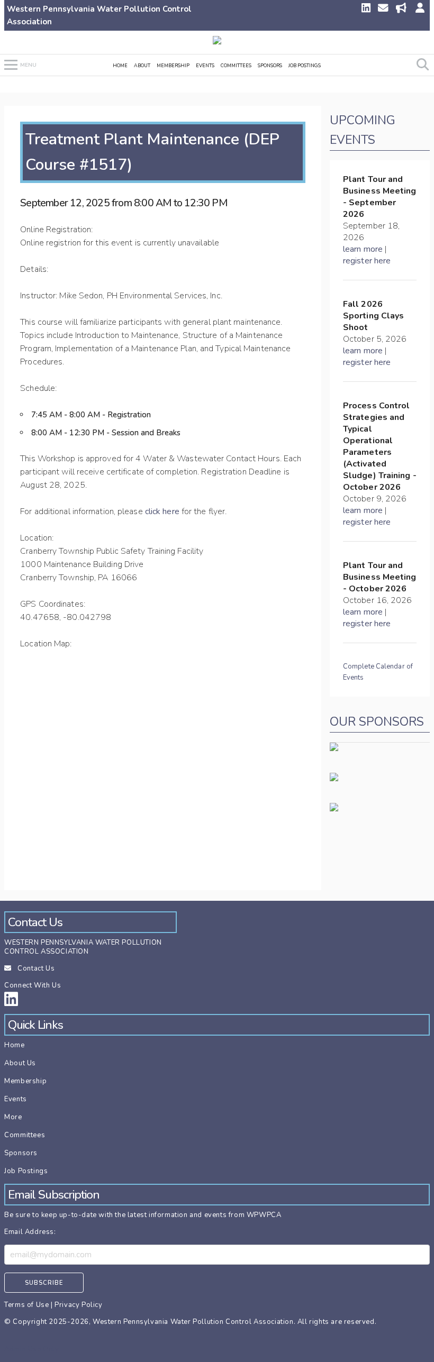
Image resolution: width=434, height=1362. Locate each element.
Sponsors (270, 65)
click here (162, 511)
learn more (363, 249)
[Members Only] (419, 9)
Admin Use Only (31, 1349)
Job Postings (304, 65)
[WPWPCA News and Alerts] (402, 9)
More (13, 1117)
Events (205, 65)
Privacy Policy (78, 1305)
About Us (20, 1063)
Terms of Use (26, 1305)
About (142, 65)
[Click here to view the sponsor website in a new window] (334, 807)
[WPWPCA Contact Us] (384, 9)
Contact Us (36, 968)
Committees (236, 65)
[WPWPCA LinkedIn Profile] (365, 9)
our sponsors (377, 722)
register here (367, 261)
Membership (173, 65)
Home (120, 65)
